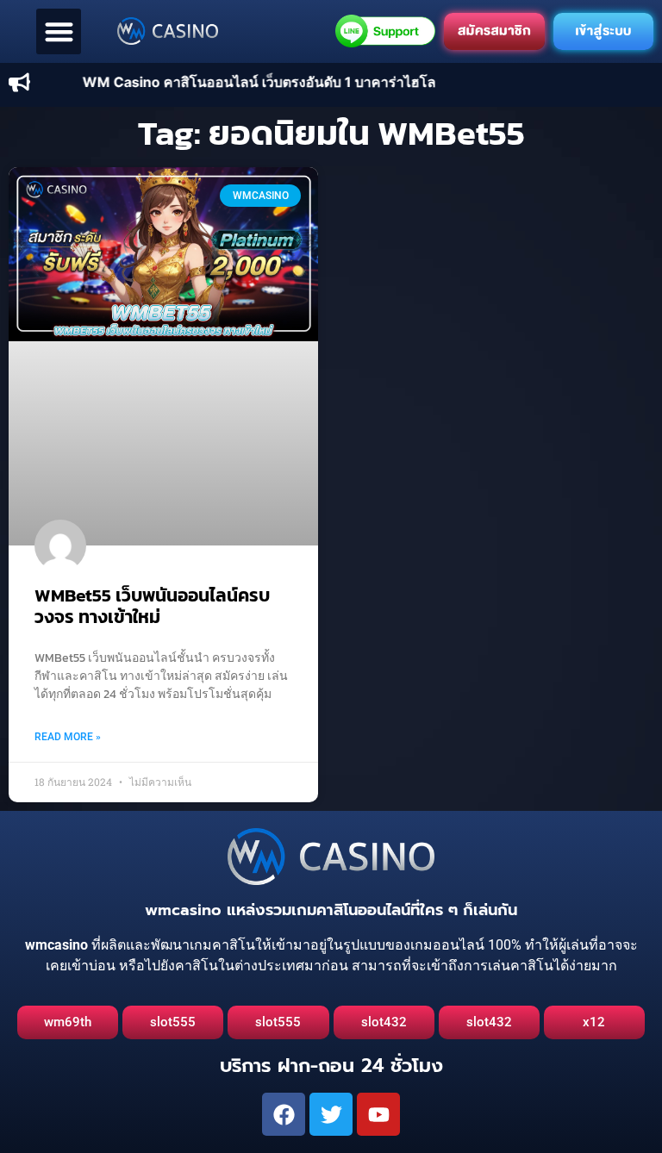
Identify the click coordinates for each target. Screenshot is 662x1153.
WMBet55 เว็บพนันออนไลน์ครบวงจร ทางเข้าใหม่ (152, 606)
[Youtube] (378, 1114)
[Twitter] (331, 1114)
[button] (59, 31)
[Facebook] (283, 1114)
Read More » (67, 737)
